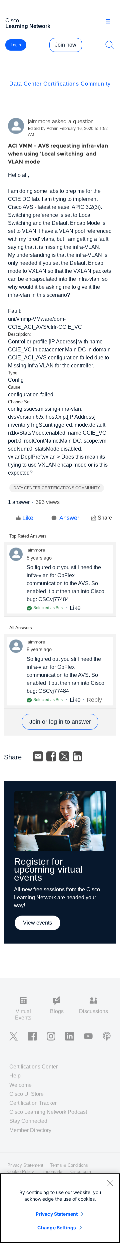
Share (105, 518)
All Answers (20, 627)
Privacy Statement (57, 1214)
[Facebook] (51, 756)
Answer (69, 518)
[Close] (110, 1183)
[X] (64, 756)
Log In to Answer (60, 722)
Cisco (27, 23)
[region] (60, 1208)
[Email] (38, 756)
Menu (110, 21)
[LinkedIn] (78, 756)
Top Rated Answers (28, 536)
